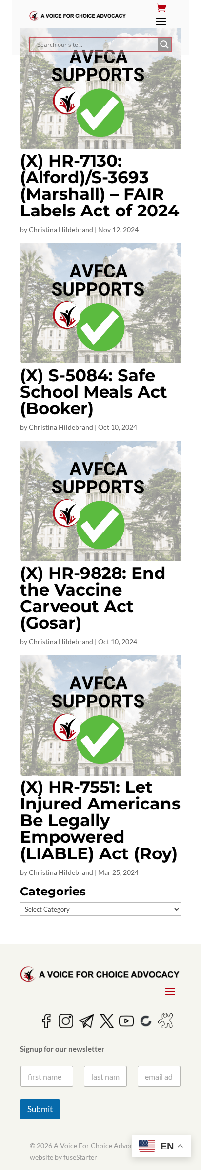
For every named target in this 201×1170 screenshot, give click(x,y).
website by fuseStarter (63, 1157)
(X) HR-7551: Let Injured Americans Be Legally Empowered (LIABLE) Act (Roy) (100, 820)
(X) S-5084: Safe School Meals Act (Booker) (93, 392)
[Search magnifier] (164, 44)
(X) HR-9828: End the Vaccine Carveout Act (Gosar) (93, 598)
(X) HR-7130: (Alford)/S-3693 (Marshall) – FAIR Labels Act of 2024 (99, 185)
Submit (40, 1109)
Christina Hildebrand (61, 229)
